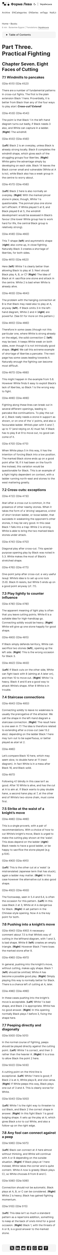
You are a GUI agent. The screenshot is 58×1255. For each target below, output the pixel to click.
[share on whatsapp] (35, 1248)
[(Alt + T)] (34, 4)
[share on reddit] (23, 1248)
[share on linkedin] (18, 1248)
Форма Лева (21, 4)
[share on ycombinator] (46, 1248)
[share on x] (12, 1248)
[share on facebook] (29, 1248)
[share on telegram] (40, 1248)
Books (14, 23)
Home (5, 23)
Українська (46, 4)
